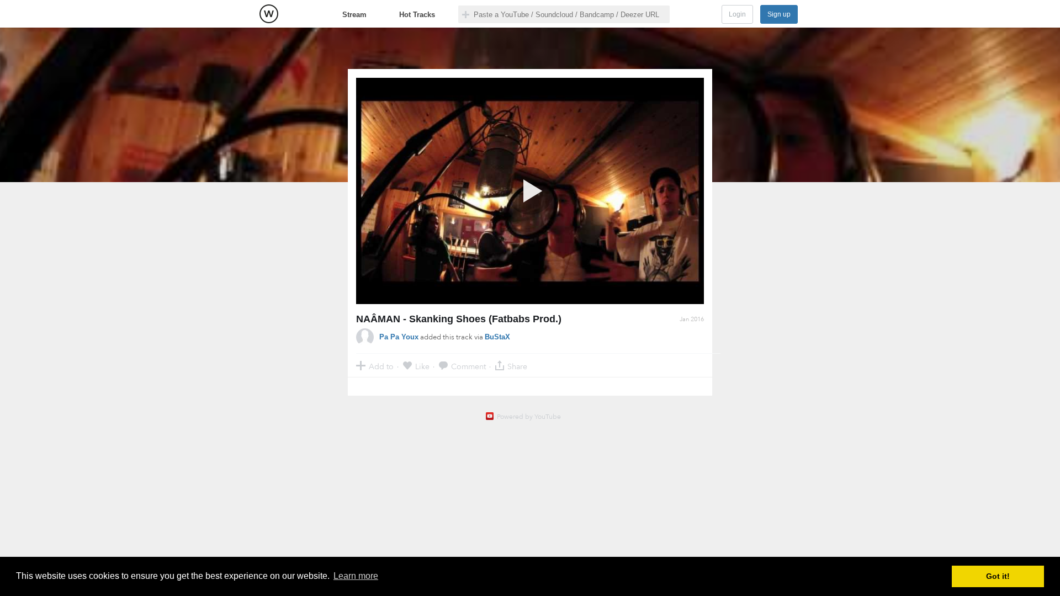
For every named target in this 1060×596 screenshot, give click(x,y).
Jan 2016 (692, 319)
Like (422, 366)
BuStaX (497, 337)
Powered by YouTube (529, 416)
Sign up (779, 14)
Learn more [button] (355, 576)
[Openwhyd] (268, 13)
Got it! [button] (998, 576)
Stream (354, 14)
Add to (381, 366)
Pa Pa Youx (398, 337)
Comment (468, 366)
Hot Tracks (417, 14)
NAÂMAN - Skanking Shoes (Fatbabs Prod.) (458, 318)
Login (737, 14)
